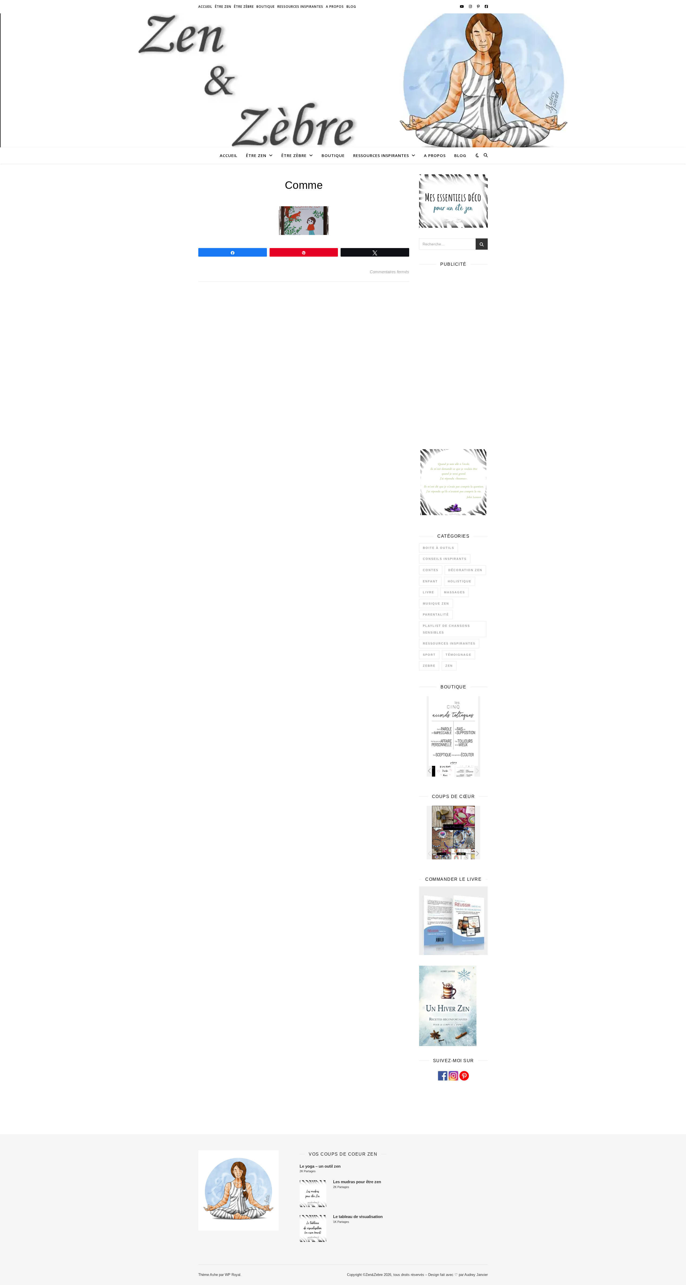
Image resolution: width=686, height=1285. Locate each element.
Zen (449, 665)
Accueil (205, 6)
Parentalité (436, 614)
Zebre (429, 665)
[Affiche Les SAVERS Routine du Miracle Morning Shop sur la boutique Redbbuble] (461, 771)
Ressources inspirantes (300, 6)
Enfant (430, 581)
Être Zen (223, 6)
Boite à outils (438, 547)
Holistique (459, 581)
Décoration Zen (465, 570)
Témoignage (458, 654)
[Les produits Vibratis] (464, 853)
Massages (454, 592)
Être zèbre (244, 6)
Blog (351, 6)
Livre (428, 592)
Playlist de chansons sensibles (446, 629)
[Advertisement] (453, 351)
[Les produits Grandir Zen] (445, 853)
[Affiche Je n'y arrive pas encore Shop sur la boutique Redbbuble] (441, 771)
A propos (335, 6)
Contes (430, 570)
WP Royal (232, 1275)
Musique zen (436, 603)
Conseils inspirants (445, 558)
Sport (429, 654)
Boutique (265, 6)
